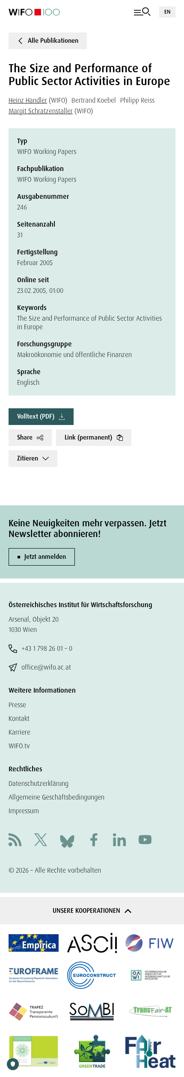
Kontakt (19, 718)
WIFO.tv (19, 745)
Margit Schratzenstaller (41, 110)
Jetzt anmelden (45, 556)
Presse (17, 704)
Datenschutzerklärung (38, 783)
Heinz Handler (28, 100)
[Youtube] (145, 840)
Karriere (19, 732)
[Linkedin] (119, 840)
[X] (40, 840)
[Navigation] (142, 12)
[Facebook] (93, 840)
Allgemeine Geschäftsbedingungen (56, 797)
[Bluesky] (67, 840)
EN (167, 11)
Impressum (24, 810)
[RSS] (15, 840)
